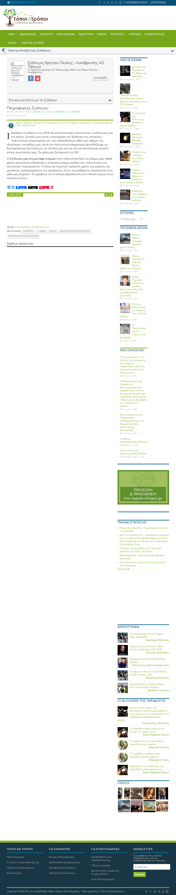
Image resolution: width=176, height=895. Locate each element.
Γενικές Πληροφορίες (61, 857)
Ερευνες (135, 34)
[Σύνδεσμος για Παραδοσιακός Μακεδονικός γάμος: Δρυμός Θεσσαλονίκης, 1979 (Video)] (125, 93)
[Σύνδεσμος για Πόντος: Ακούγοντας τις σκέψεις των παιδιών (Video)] (125, 312)
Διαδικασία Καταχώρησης (64, 862)
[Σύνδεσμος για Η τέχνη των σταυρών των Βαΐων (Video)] (125, 160)
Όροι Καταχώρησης (103, 879)
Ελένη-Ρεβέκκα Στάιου (156, 735)
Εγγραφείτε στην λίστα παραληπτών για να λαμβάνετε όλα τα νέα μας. (149, 858)
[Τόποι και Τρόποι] (25, 25)
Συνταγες (117, 34)
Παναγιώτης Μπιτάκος (155, 723)
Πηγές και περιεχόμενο (20, 868)
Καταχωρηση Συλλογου (23, 2)
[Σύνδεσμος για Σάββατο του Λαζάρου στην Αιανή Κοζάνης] (125, 199)
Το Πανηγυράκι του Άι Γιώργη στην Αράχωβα (133, 331)
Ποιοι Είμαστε (15, 857)
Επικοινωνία (14, 873)
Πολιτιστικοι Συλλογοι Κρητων (23, 236)
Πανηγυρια (86, 34)
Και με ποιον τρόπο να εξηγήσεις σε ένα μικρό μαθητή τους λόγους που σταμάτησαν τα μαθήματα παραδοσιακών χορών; (143, 714)
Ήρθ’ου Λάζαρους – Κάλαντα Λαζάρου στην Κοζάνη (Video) (133, 176)
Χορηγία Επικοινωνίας (62, 873)
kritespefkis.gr (23, 227)
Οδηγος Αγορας (32, 43)
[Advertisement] (143, 598)
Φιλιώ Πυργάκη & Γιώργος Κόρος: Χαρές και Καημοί (132, 262)
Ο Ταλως (42, 231)
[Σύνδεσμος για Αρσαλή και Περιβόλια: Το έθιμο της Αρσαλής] (125, 75)
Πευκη (53, 231)
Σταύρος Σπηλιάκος (157, 653)
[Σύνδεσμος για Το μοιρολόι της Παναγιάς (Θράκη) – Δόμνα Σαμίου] (125, 121)
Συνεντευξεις (155, 34)
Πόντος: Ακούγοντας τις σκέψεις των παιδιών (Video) (133, 310)
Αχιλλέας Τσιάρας (158, 690)
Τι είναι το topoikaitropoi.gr (23, 862)
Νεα (11, 34)
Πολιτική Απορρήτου (112, 891)
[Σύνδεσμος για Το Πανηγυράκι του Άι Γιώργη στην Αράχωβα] (125, 333)
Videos (102, 34)
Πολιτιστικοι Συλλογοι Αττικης (75, 231)
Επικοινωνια (158, 2)
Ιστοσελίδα (100, 78)
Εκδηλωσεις (28, 34)
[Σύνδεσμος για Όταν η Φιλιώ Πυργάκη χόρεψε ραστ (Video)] (125, 243)
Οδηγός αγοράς (100, 865)
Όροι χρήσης (89, 891)
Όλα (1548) (124, 569)
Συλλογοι (46, 34)
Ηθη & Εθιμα (65, 34)
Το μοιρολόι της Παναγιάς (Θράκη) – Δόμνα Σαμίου (133, 119)
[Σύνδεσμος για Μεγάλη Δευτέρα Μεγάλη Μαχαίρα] (125, 142)
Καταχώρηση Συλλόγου (62, 868)
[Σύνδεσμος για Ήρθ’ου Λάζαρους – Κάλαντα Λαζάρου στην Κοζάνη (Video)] (125, 178)
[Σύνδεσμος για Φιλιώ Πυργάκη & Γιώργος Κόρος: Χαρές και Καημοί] (125, 264)
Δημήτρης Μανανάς (157, 640)
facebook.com (40, 227)
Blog (12, 43)
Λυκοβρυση (28, 231)
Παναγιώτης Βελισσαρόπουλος (150, 665)
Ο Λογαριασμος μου (135, 2)
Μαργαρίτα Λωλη (159, 747)
